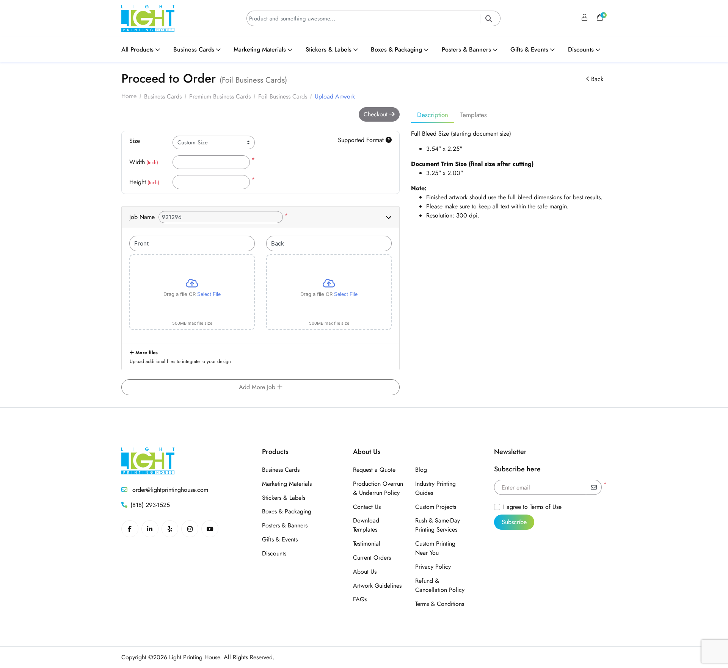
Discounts (274, 553)
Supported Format (362, 140)
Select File (209, 294)
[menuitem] (143, 49)
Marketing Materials (287, 483)
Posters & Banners (285, 525)
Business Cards (281, 469)
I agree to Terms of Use (532, 506)
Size (134, 140)
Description (432, 114)
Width (143, 162)
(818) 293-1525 (150, 505)
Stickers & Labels (283, 497)
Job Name (142, 217)
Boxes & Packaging (286, 511)
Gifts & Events (280, 539)
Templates (473, 114)
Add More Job (258, 387)
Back (597, 79)
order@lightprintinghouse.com (169, 489)
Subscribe (514, 522)
